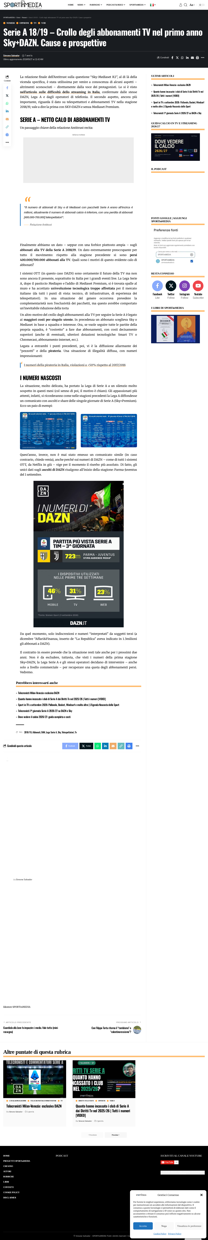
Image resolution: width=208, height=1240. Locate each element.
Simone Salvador (11, 56)
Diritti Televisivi (86, 1101)
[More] (202, 57)
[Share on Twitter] (177, 57)
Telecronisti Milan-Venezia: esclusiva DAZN (38, 693)
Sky (59, 732)
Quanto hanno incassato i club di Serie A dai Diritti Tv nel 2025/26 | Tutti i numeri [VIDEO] (62, 699)
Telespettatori (68, 732)
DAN (43, 732)
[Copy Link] (7, 127)
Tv (76, 732)
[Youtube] (198, 290)
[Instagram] (184, 290)
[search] (185, 5)
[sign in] (180, 5)
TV (35, 23)
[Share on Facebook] (172, 57)
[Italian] (153, 5)
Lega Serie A (51, 732)
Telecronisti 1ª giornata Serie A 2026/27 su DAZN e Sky (45, 711)
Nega (164, 1226)
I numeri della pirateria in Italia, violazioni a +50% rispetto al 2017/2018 (75, 365)
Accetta (143, 1226)
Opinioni (24, 23)
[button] (201, 1195)
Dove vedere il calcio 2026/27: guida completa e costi (44, 717)
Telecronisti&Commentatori (43, 1101)
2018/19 (28, 732)
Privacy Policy (174, 1234)
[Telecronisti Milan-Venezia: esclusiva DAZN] (34, 1079)
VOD (43, 23)
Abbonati (36, 732)
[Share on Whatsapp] (182, 57)
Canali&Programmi (17, 1101)
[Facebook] (157, 290)
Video (112, 1101)
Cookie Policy (160, 1234)
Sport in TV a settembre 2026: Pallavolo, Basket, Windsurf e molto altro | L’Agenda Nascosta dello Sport (68, 705)
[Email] (192, 57)
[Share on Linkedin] (187, 57)
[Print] (197, 57)
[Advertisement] (78, 160)
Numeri (10, 23)
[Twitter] (171, 290)
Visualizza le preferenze (189, 1226)
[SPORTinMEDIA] (23, 5)
